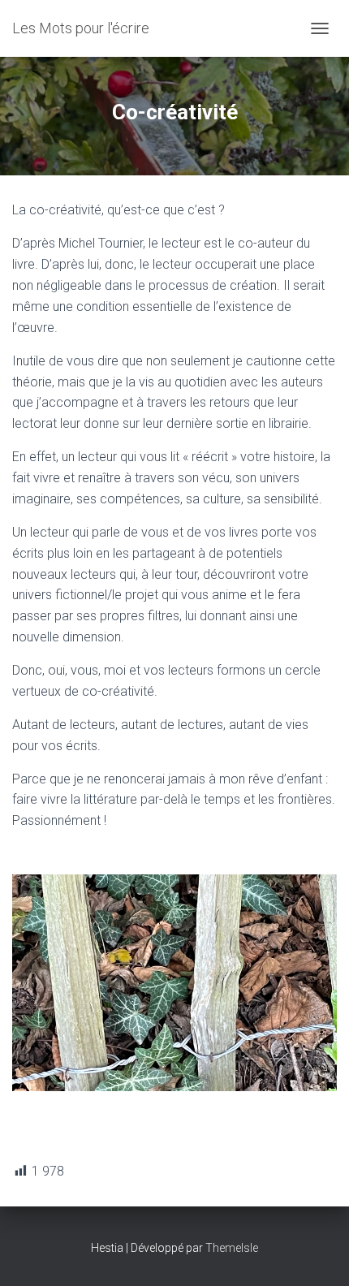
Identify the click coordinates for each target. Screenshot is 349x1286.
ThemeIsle (231, 1247)
